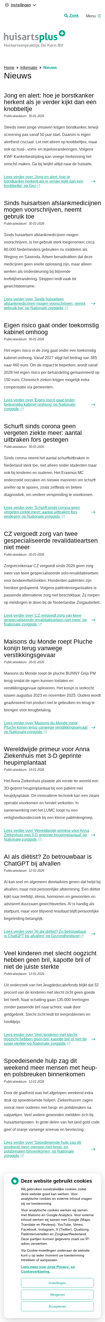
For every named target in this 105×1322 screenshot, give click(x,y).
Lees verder (43, 181)
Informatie (28, 68)
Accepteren (57, 1306)
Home (9, 68)
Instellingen (57, 1283)
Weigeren (57, 1295)
